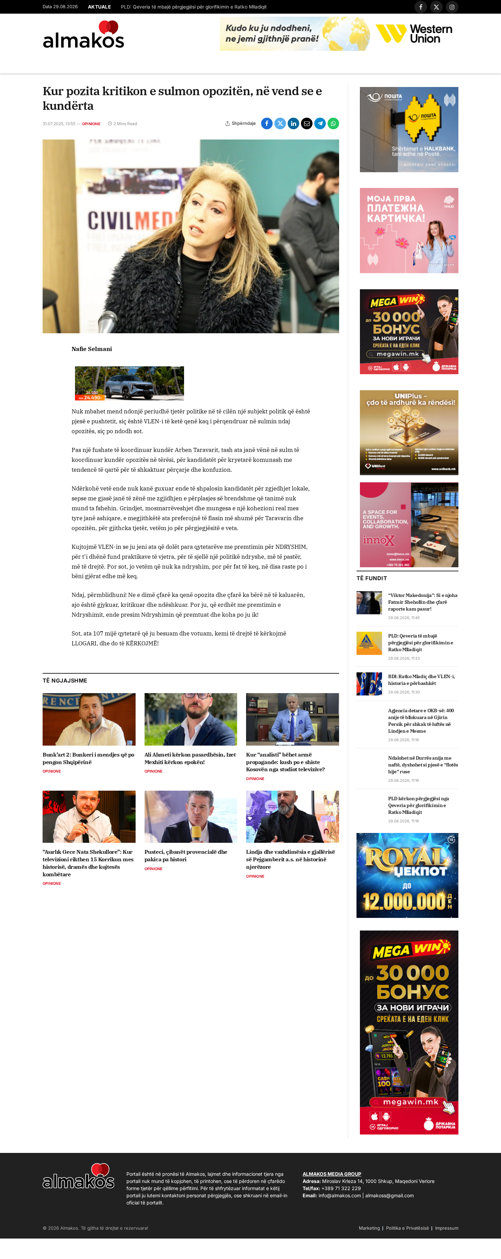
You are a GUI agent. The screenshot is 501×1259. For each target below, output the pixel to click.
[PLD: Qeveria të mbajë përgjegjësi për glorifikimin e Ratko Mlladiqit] (369, 643)
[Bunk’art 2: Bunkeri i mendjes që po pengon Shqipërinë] (89, 719)
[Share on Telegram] (320, 123)
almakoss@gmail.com (389, 1195)
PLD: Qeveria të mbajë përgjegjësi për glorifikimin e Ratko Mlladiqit (194, 7)
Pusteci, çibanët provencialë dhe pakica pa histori (186, 855)
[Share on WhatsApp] (333, 123)
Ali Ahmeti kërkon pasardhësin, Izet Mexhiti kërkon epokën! (190, 758)
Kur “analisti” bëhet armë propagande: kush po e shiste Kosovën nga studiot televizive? (285, 762)
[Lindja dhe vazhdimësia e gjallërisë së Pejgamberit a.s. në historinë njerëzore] (292, 817)
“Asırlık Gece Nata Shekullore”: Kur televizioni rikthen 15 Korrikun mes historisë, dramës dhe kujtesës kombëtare (88, 862)
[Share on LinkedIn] (293, 123)
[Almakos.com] (83, 34)
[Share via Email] (307, 123)
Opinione (91, 123)
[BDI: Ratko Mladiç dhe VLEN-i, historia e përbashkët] (369, 684)
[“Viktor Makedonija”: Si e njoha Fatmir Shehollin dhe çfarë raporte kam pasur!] (369, 602)
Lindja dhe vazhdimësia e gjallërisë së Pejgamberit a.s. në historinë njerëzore (290, 859)
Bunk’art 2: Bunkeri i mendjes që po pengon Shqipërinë (88, 758)
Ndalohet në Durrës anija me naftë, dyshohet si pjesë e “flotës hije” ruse (423, 765)
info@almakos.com (340, 1195)
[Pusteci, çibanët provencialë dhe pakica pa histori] (191, 817)
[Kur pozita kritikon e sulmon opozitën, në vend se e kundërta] (191, 237)
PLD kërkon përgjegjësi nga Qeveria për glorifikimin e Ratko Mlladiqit (418, 805)
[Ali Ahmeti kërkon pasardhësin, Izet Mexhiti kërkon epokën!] (191, 719)
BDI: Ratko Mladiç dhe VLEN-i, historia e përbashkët (421, 679)
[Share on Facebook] (267, 123)
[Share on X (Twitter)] (280, 123)
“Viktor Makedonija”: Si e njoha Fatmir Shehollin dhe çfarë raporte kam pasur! (422, 602)
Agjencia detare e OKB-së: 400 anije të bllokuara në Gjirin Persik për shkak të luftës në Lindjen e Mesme (421, 720)
